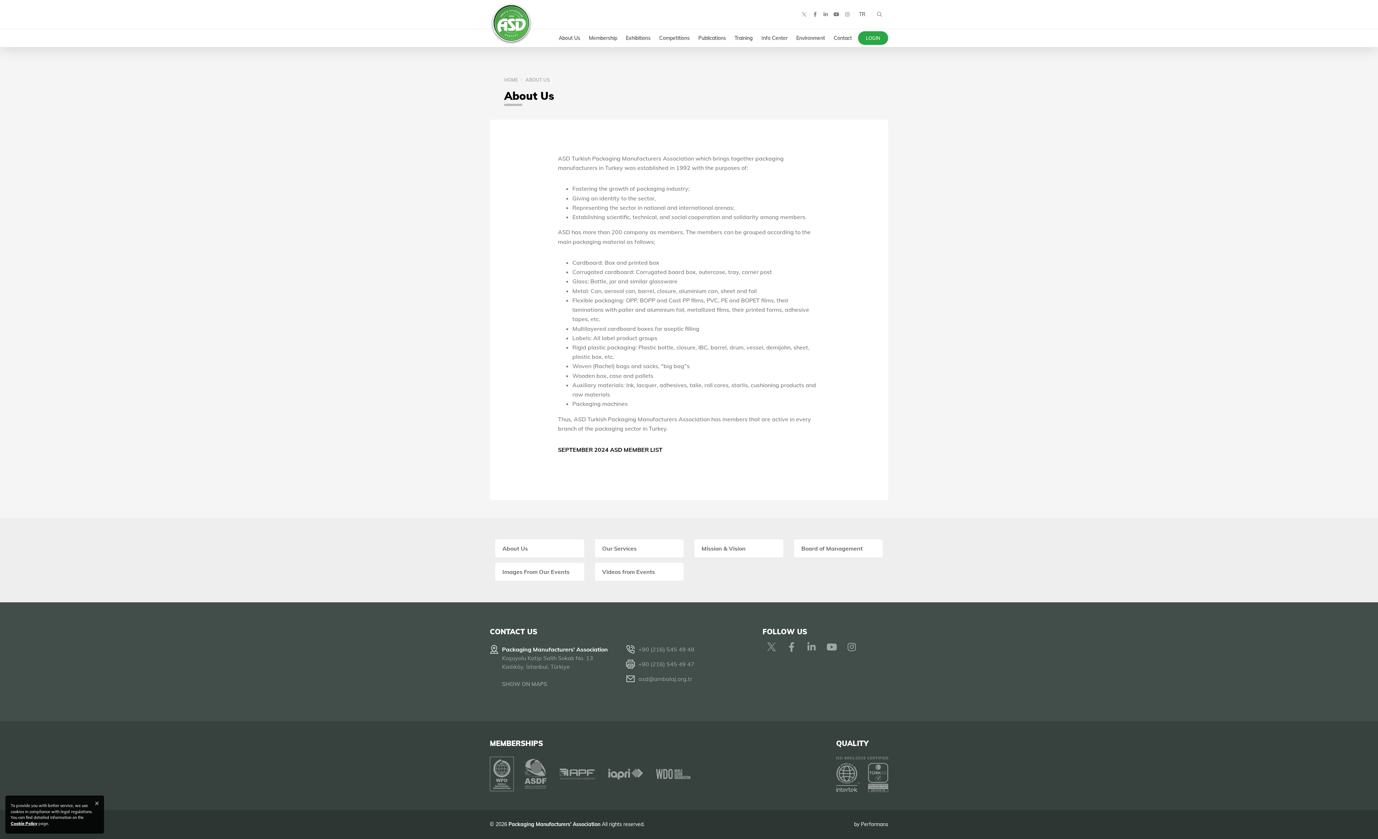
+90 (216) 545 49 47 (666, 664)
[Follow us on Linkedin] (825, 14)
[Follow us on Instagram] (847, 14)
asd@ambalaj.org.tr (665, 678)
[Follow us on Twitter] (804, 14)
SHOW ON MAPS (524, 684)
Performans (874, 824)
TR (862, 14)
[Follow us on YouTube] (836, 14)
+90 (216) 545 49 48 (666, 649)
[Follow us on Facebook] (815, 14)
